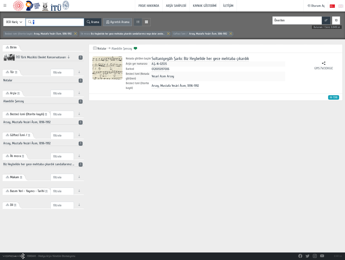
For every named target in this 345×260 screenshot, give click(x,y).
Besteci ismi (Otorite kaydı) (137, 85)
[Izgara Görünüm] (146, 22)
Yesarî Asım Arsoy (163, 76)
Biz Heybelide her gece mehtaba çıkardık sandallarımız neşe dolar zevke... (123, 33)
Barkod (130, 69)
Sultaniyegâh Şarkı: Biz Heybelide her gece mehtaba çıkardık (200, 58)
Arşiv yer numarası (136, 64)
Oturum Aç (317, 6)
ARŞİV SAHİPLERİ (176, 6)
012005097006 (160, 69)
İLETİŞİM (228, 6)
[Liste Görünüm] (138, 22)
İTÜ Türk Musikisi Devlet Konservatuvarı (48, 57)
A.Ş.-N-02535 (159, 64)
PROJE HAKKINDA (148, 6)
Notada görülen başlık (138, 58)
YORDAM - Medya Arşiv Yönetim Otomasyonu (50, 256)
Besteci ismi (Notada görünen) (137, 76)
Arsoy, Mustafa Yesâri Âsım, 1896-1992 (38, 33)
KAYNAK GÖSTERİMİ (204, 6)
